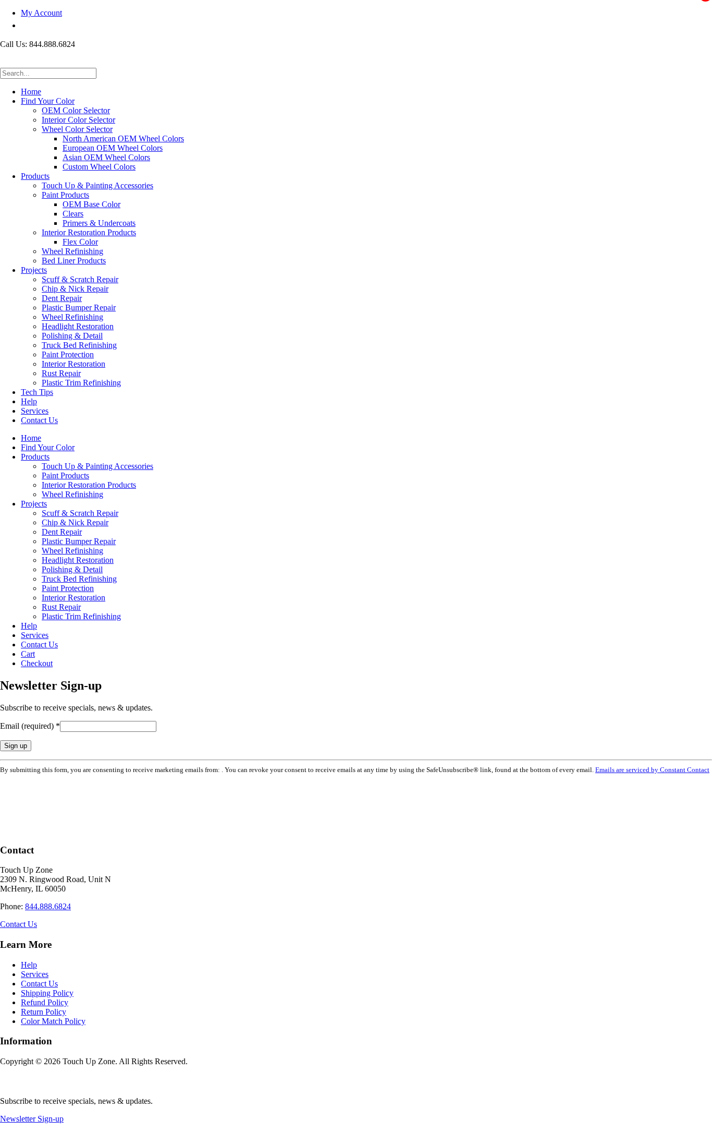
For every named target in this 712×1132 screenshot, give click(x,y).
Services (34, 410)
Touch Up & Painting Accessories (97, 185)
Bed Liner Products (74, 260)
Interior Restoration (73, 363)
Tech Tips (37, 392)
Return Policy (43, 1011)
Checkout (37, 663)
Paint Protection (68, 354)
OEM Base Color (91, 204)
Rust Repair (61, 373)
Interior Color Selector (78, 119)
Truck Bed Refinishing (79, 345)
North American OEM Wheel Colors (123, 138)
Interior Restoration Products (89, 232)
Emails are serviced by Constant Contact (652, 770)
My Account (41, 12)
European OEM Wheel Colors (113, 147)
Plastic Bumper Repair (79, 307)
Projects (34, 270)
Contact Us (39, 420)
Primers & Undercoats (99, 223)
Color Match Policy (53, 1021)
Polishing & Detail (72, 335)
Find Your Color (48, 101)
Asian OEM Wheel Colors (106, 157)
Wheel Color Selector (77, 129)
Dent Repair (62, 298)
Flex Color (80, 241)
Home (31, 91)
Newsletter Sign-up (32, 1118)
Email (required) (30, 725)
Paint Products (65, 194)
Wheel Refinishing (72, 251)
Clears (73, 213)
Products (35, 176)
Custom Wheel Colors (99, 166)
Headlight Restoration (78, 326)
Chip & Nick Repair (75, 288)
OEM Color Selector (76, 110)
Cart (28, 653)
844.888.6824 (48, 906)
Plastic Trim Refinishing (81, 382)
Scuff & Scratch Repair (80, 279)
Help (29, 401)
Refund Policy (44, 1002)
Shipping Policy (47, 993)
